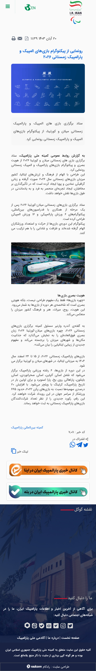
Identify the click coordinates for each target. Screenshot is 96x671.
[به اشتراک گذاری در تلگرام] (78, 445)
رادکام (46, 666)
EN (33, 8)
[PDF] (27, 38)
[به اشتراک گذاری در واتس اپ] (72, 445)
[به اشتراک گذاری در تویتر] (85, 445)
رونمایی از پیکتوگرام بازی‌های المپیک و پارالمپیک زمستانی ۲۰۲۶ (51, 54)
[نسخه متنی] (14, 38)
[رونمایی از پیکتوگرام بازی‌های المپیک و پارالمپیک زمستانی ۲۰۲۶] (48, 88)
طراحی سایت (61, 666)
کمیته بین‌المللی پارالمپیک (27, 427)
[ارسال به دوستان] (20, 38)
